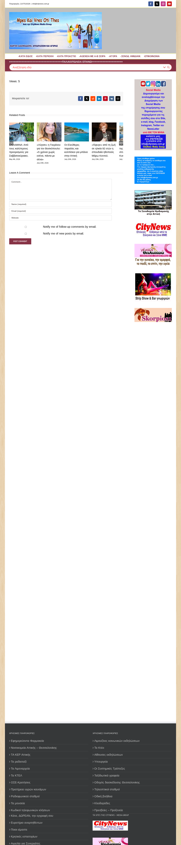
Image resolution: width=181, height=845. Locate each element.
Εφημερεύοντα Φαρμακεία (27, 740)
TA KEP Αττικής (20, 754)
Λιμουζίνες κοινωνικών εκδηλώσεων (117, 740)
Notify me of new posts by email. (63, 231)
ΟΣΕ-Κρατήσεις (20, 782)
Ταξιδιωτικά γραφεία (106, 775)
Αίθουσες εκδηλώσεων (108, 754)
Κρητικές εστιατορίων (24, 836)
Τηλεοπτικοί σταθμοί (107, 789)
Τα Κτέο (99, 747)
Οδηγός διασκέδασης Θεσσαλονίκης (117, 782)
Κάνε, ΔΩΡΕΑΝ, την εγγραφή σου (32, 815)
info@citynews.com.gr (40, 4)
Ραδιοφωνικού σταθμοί (25, 796)
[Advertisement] (152, 422)
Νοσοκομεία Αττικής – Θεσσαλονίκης (34, 747)
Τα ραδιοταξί (18, 761)
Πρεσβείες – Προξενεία (108, 810)
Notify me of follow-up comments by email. (69, 224)
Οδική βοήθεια (103, 796)
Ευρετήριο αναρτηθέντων (26, 822)
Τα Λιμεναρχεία (20, 768)
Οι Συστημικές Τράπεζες (109, 768)
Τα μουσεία (18, 803)
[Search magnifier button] (168, 67)
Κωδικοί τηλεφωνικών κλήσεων (30, 810)
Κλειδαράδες (102, 803)
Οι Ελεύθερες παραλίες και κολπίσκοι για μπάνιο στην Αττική (81, 150)
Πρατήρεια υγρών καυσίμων (28, 789)
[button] (11, 142)
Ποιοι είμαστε (19, 829)
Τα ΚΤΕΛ (16, 775)
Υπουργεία (101, 761)
